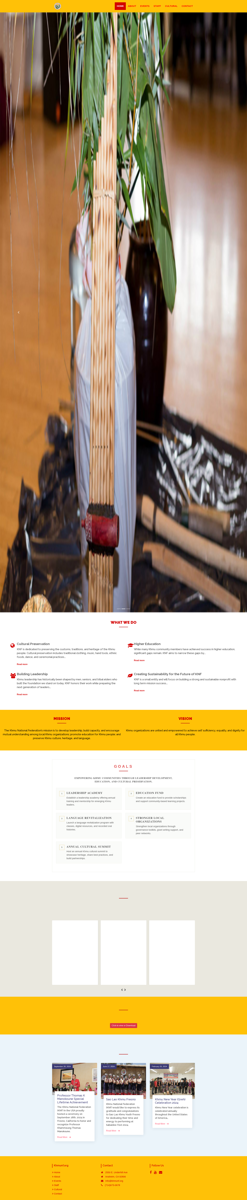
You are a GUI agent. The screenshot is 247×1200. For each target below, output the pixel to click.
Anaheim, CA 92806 (115, 1176)
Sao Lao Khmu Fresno (121, 1099)
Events (57, 1181)
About (57, 1176)
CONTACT (187, 6)
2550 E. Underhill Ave (116, 1172)
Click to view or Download (123, 1025)
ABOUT (132, 6)
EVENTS (144, 6)
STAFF (157, 6)
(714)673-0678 (112, 1185)
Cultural (58, 1189)
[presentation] (122, 989)
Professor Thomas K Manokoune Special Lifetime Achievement (72, 1099)
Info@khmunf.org (114, 1181)
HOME (120, 6)
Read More (75, 981)
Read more (22, 664)
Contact (58, 1193)
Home (57, 1172)
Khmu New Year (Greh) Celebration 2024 (170, 1101)
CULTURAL (171, 6)
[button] (121, 994)
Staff (56, 1185)
